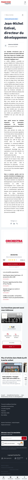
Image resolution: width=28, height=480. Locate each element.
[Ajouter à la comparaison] (21, 314)
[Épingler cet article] (22, 15)
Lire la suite (5, 279)
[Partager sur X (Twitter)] (17, 223)
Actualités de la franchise (7, 406)
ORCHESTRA (14, 255)
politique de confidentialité (21, 447)
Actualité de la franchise (13, 395)
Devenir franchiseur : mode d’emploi (10, 422)
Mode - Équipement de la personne (14, 257)
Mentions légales (5, 465)
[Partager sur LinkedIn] (14, 223)
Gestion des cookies (14, 469)
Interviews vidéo (5, 413)
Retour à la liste (9, 15)
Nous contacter (4, 471)
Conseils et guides (5, 408)
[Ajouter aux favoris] (18, 314)
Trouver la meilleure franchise (8, 404)
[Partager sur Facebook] (11, 223)
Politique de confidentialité (7, 467)
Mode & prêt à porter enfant (11, 19)
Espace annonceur (5, 425)
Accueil (3, 395)
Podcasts (3, 411)
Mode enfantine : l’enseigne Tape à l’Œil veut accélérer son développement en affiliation (11, 378)
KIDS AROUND (12, 316)
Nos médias (4, 415)
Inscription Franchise (5, 473)
